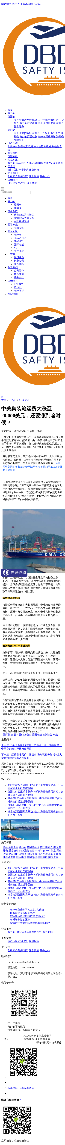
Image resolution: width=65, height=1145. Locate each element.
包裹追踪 (28, 4)
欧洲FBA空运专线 (38, 146)
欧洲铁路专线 (50, 734)
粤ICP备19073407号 (12, 1035)
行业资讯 (23, 169)
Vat (50, 163)
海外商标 (58, 163)
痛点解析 (34, 169)
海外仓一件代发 (41, 120)
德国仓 (11, 129)
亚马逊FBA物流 (22, 734)
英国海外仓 (33, 847)
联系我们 (23, 176)
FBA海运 (32, 854)
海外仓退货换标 (23, 120)
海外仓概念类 (10, 847)
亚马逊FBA (22, 163)
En (2, 397)
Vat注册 (22, 183)
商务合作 (45, 176)
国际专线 (13, 153)
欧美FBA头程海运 (18, 146)
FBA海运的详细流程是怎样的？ (27, 916)
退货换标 (14, 850)
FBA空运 (43, 854)
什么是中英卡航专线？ (22, 913)
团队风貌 (34, 176)
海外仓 (11, 113)
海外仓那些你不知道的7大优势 (27, 909)
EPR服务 (12, 183)
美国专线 (37, 734)
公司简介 (13, 176)
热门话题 (13, 169)
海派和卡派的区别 (20, 919)
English (37, 4)
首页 (10, 110)
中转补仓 (40, 850)
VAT (39, 932)
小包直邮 (53, 854)
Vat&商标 (13, 179)
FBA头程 (13, 143)
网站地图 (6, 4)
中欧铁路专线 (21, 221)
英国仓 (11, 116)
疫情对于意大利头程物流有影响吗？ (30, 923)
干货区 (11, 166)
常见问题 (13, 159)
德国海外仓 (46, 847)
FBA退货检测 (26, 850)
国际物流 (8, 734)
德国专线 (43, 857)
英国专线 (13, 156)
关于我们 (13, 173)
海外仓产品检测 (28, 123)
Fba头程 (33, 163)
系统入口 (17, 4)
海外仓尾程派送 (47, 123)
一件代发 (51, 850)
